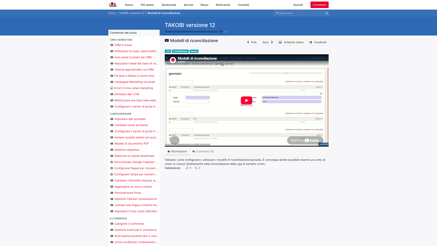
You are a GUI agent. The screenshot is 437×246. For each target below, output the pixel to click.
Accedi (298, 4)
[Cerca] (326, 13)
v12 (168, 51)
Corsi (111, 13)
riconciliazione (180, 51)
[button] (134, 39)
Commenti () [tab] (204, 151)
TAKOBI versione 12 (190, 25)
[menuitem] (129, 4)
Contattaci (319, 4)
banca (194, 51)
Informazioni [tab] (178, 151)
